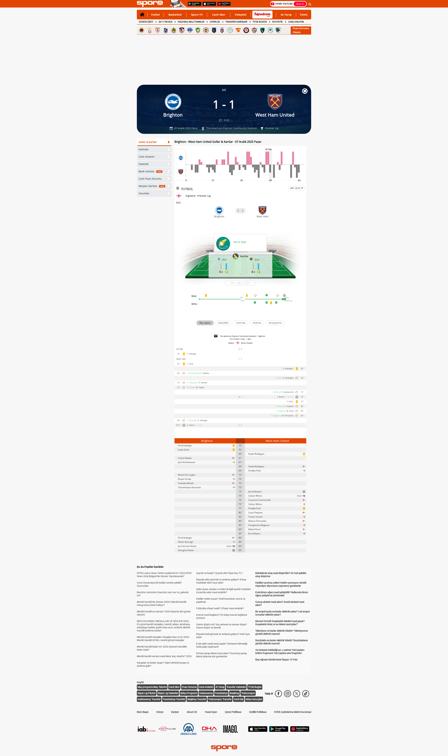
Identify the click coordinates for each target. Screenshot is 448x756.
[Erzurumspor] (278, 30)
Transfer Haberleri (236, 687)
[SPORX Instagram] (287, 693)
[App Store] (257, 731)
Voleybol (240, 14)
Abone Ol (300, 4)
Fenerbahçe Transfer (174, 699)
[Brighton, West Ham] (180, 164)
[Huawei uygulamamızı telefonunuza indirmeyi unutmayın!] (223, 5)
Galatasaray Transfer (149, 699)
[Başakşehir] (214, 30)
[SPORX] (224, 748)
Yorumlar (144, 193)
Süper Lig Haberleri (168, 693)
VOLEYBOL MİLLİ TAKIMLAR (191, 21)
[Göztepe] (238, 30)
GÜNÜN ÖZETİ (146, 21)
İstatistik (143, 164)
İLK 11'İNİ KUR (165, 21)
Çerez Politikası (233, 712)
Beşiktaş (234, 693)
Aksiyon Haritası (151, 186)
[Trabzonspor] (166, 30)
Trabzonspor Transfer (220, 699)
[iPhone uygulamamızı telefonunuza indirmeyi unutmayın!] (208, 5)
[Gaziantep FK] (182, 30)
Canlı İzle (238, 699)
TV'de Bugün (255, 687)
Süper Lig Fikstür (147, 693)
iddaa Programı (188, 693)
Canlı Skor (218, 14)
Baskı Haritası (150, 171)
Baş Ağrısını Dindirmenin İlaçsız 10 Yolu (276, 659)
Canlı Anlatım (146, 156)
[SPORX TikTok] (306, 693)
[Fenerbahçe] (206, 30)
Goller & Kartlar (148, 142)
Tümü (303, 14)
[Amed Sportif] (198, 30)
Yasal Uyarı (211, 712)
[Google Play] (278, 731)
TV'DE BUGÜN (260, 21)
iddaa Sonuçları (254, 699)
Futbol (155, 14)
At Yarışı (286, 14)
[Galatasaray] (150, 30)
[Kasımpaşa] (190, 30)
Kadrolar (144, 149)
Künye (159, 712)
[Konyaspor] (270, 30)
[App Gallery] (299, 731)
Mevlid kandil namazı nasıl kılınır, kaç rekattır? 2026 (164, 656)
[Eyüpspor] (254, 30)
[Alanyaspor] (174, 30)
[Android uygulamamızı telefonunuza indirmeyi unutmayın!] (193, 5)
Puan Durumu (301, 28)
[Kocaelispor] (262, 30)
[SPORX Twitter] (296, 693)
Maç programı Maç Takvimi (152, 687)
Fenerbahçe (221, 693)
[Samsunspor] (158, 30)
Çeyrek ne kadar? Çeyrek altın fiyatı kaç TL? (219, 573)
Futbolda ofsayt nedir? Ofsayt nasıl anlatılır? (220, 608)
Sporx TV (197, 14)
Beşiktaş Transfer (196, 699)
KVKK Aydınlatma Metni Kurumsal (292, 712)
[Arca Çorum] (246, 30)
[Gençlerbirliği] (142, 30)
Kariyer (175, 712)
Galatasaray (206, 693)
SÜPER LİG (215, 21)
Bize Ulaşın (143, 712)
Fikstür (297, 32)
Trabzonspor (248, 693)
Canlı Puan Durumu (150, 178)
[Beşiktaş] (222, 30)
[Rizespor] (230, 30)
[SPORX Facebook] (278, 693)
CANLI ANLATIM (296, 21)
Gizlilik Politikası (257, 712)
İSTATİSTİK (277, 21)
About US (192, 712)
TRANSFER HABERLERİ (236, 21)
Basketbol (175, 14)
